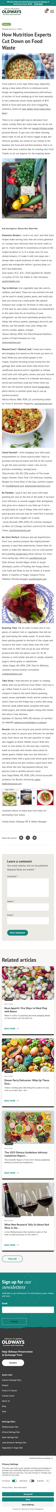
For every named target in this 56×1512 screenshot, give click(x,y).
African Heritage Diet (11, 1432)
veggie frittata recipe (42, 128)
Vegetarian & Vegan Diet (12, 1447)
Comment (12, 876)
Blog (4, 1406)
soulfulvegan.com (38, 578)
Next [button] (53, 3)
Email (10, 915)
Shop (4, 1411)
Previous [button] (2, 3)
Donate (13, 1362)
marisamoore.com (43, 403)
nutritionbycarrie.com (20, 530)
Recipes (5, 1385)
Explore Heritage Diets (11, 1380)
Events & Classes (9, 1390)
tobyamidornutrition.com (37, 485)
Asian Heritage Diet (10, 1437)
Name (10, 901)
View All (12, 1258)
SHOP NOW (38, 4)
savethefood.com (37, 558)
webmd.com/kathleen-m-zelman (30, 722)
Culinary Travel (8, 1395)
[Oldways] (11, 11)
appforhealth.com (11, 281)
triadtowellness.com (12, 673)
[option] (28, 3)
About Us (6, 1401)
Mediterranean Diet (10, 1426)
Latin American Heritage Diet (14, 1442)
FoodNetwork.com (14, 485)
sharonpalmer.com (11, 342)
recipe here (44, 386)
